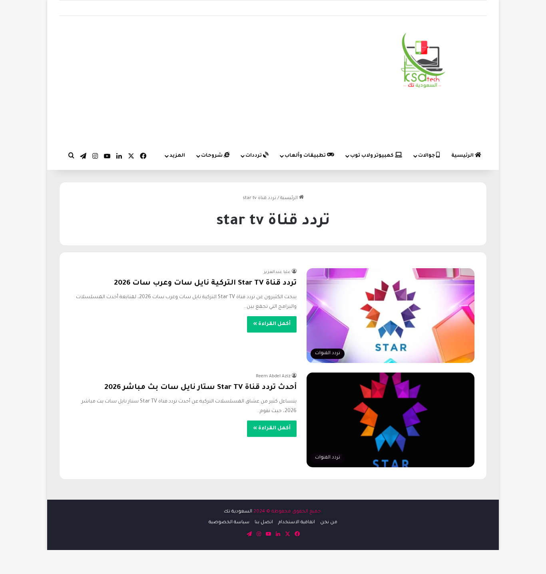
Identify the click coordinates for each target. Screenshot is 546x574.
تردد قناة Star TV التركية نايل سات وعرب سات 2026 (205, 283)
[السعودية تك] (423, 62)
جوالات (427, 156)
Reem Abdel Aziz (273, 376)
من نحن (328, 522)
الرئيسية (463, 156)
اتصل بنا (264, 522)
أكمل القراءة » (272, 324)
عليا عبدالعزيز (277, 272)
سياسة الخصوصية (229, 522)
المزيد (177, 156)
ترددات (254, 156)
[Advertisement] (199, 80)
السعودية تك (238, 511)
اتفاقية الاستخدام (296, 522)
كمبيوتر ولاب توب (372, 156)
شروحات (212, 156)
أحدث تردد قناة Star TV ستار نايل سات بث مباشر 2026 (200, 388)
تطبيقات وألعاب (306, 156)
